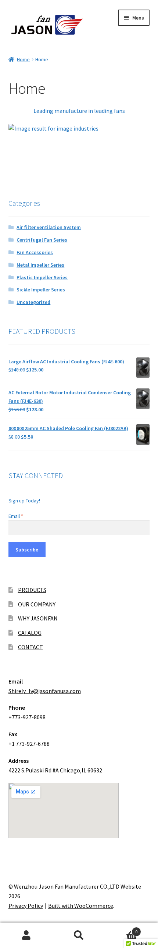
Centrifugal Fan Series (42, 239)
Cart (121, 929)
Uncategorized (33, 302)
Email (15, 516)
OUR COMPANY (36, 604)
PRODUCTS (32, 590)
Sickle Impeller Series (41, 289)
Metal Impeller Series (40, 265)
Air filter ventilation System (49, 227)
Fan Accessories (35, 252)
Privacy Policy (25, 905)
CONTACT (30, 647)
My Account (26, 935)
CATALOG (30, 632)
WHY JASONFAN (38, 618)
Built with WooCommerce (80, 905)
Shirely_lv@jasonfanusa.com (44, 691)
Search (79, 935)
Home (23, 59)
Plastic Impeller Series (42, 277)
